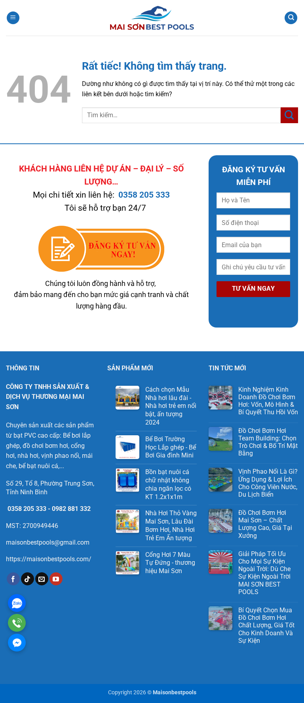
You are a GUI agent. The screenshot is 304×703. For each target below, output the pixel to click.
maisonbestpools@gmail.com (47, 542)
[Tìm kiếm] (291, 18)
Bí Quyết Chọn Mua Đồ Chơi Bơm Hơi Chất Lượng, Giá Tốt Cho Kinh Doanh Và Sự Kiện (266, 625)
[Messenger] (17, 643)
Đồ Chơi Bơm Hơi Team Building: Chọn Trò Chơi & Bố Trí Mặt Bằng (268, 442)
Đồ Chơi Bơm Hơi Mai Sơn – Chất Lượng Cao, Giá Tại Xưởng (265, 524)
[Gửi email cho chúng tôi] (41, 579)
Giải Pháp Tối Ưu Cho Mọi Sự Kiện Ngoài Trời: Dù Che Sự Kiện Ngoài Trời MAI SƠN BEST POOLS (264, 573)
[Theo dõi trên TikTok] (27, 579)
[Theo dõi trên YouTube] (56, 579)
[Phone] (17, 623)
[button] (13, 18)
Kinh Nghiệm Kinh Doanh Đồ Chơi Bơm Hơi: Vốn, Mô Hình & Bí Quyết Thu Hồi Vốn (268, 401)
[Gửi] (289, 115)
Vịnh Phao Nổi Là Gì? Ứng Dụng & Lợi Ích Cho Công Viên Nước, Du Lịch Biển (268, 483)
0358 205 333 (144, 195)
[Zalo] (17, 603)
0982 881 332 (71, 508)
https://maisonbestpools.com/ (48, 559)
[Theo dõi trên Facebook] (13, 579)
